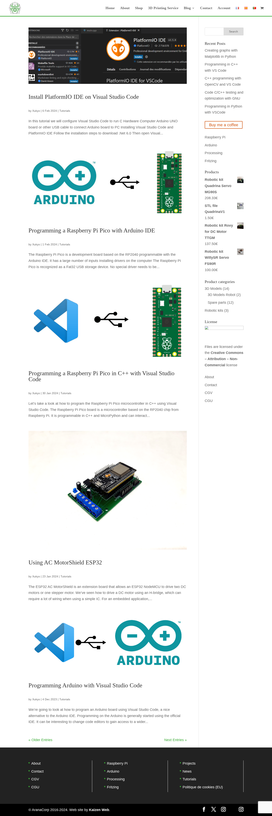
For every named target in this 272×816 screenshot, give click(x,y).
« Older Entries (40, 740)
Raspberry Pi (215, 137)
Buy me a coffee (223, 125)
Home (110, 8)
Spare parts (217, 303)
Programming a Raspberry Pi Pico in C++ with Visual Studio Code (101, 376)
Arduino (211, 145)
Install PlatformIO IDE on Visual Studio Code (83, 96)
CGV (208, 393)
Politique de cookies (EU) (203, 787)
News (187, 771)
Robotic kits (214, 310)
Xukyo (36, 110)
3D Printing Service (163, 8)
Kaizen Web (99, 810)
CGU (209, 401)
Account (224, 8)
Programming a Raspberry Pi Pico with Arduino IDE (91, 230)
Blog (187, 8)
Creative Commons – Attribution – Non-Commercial (224, 359)
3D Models (213, 289)
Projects (189, 763)
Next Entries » (175, 740)
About (125, 8)
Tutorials (64, 110)
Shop (139, 8)
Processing (213, 153)
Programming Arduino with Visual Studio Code (85, 685)
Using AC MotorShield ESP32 (65, 562)
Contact (206, 8)
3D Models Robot (221, 295)
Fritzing (210, 161)
